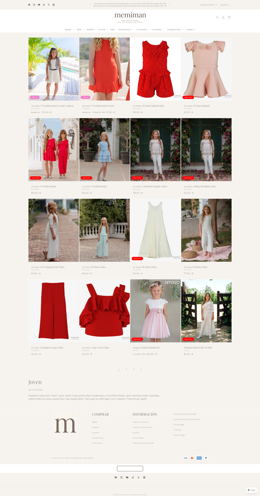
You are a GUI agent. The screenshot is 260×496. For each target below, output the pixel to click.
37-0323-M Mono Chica (94, 266)
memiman (124, 495)
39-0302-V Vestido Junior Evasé (98, 105)
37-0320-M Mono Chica (145, 266)
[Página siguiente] (141, 369)
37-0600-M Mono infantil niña (148, 105)
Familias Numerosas (143, 443)
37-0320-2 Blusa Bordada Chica (200, 186)
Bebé (94, 422)
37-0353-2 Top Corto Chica (95, 347)
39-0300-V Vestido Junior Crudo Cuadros (52, 105)
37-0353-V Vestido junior (43, 186)
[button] (69, 30)
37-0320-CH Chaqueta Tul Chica (47, 266)
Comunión (97, 443)
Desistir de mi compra (130, 468)
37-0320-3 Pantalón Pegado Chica (150, 186)
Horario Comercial (142, 427)
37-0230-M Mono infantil (196, 105)
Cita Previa (138, 438)
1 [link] (119, 369)
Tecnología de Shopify (138, 495)
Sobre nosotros (140, 422)
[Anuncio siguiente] (170, 4)
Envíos (136, 432)
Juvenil (95, 432)
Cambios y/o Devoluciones (186, 419)
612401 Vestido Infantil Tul (146, 347)
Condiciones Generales (184, 414)
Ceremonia (97, 438)
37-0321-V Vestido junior (94, 186)
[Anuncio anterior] (90, 4)
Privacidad (178, 424)
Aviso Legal (179, 435)
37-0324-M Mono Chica (195, 266)
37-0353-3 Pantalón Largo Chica (47, 347)
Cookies (177, 430)
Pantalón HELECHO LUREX (198, 347)
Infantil (95, 427)
